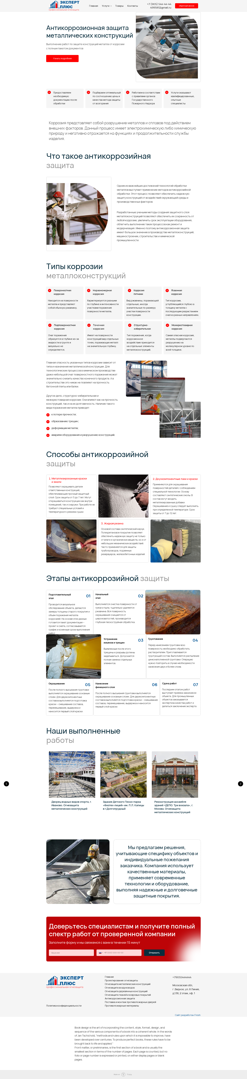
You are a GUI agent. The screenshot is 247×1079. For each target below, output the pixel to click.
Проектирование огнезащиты (121, 980)
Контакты (132, 5)
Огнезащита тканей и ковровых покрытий (128, 994)
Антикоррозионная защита (120, 998)
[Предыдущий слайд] (6, 783)
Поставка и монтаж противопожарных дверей (130, 1002)
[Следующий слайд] (240, 783)
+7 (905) (152, 4)
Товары (119, 5)
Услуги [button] (106, 5)
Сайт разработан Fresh (188, 1015)
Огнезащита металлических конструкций (127, 984)
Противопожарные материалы (122, 1005)
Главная (93, 5)
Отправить (154, 952)
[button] (186, 5)
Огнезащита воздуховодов (120, 987)
